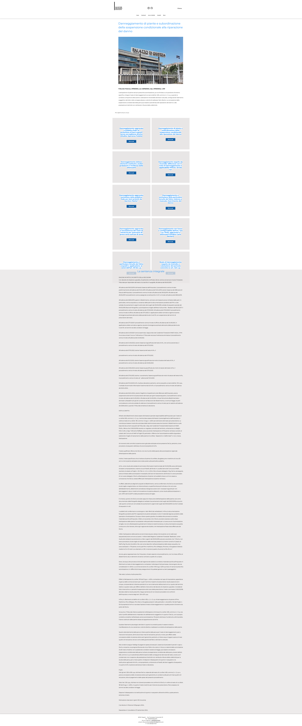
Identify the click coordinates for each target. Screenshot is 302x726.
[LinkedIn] (148, 8)
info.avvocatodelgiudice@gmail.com (153, 722)
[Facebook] (152, 8)
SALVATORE (118, 7)
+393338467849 (155, 720)
